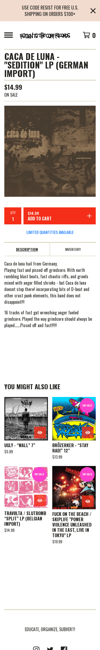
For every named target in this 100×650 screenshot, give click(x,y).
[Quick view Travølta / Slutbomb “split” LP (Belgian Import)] (40, 500)
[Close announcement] (93, 10)
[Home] (44, 35)
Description (27, 249)
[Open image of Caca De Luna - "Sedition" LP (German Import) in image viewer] (50, 151)
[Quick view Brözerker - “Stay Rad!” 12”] (88, 432)
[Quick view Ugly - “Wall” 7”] (40, 432)
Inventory (73, 249)
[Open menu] (8, 35)
